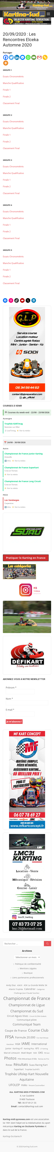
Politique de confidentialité (28, 964)
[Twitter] (11, 57)
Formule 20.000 (25, 1037)
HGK (17, 1044)
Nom (9, 698)
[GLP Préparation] (27, 353)
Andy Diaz (11, 985)
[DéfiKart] (27, 655)
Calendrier (30, 989)
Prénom (11, 687)
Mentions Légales (28, 968)
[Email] (33, 57)
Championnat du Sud (26, 1011)
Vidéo (24, 1085)
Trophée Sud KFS (32, 1069)
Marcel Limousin (12, 1052)
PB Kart (47, 1053)
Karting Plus (29, 1048)
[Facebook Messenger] (22, 57)
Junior (8, 1048)
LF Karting (44, 1049)
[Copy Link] (45, 57)
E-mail (10, 709)
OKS (40, 1052)
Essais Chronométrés (13, 76)
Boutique (28, 973)
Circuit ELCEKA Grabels (38, 1016)
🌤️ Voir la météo (23, 430)
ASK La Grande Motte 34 (35, 985)
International (39, 1044)
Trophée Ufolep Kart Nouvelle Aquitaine (26, 1077)
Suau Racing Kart (38, 1064)
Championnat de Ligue (27, 1005)
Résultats (21, 1064)
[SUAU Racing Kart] (27, 532)
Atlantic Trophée (16, 989)
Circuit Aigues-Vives (17, 1016)
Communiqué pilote (27, 1019)
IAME (25, 1043)
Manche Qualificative (13, 83)
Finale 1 (7, 89)
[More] (5, 63)
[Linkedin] (16, 57)
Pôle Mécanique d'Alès (27, 1058)
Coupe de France (16, 1030)
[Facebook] (5, 57)
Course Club (38, 1030)
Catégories (41, 989)
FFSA (9, 1037)
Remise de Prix (43, 1059)
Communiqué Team (27, 1024)
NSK (35, 1053)
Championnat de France (26, 998)
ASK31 (19, 985)
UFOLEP (14, 1085)
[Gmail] (39, 57)
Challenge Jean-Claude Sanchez (26, 993)
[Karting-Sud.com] (27, 5)
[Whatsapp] (28, 57)
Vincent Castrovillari (37, 1085)
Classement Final (11, 103)
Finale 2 (7, 96)
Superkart (19, 1069)
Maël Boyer (26, 1052)
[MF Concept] (27, 780)
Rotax (9, 1064)
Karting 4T (18, 1048)
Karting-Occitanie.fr (12, 1136)
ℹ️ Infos (7, 460)
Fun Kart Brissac (42, 1038)
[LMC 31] (27, 882)
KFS (37, 1048)
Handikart (10, 1044)
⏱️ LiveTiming (10, 430)
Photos (10, 1058)
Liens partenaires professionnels (28, 977)
